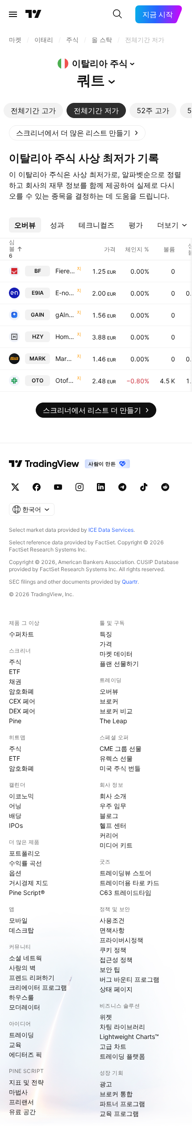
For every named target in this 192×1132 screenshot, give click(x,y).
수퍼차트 (21, 634)
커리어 (109, 835)
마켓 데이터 (116, 653)
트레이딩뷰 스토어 (125, 873)
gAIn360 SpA (65, 314)
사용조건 (112, 920)
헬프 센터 (113, 825)
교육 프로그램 (119, 1113)
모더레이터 (24, 1007)
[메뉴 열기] (13, 14)
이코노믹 (21, 796)
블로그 (109, 815)
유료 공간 (22, 1111)
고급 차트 (113, 1046)
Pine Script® (27, 892)
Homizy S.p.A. (65, 336)
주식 (15, 662)
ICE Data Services (111, 529)
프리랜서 (21, 1102)
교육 (15, 1044)
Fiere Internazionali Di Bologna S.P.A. (65, 271)
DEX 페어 (22, 711)
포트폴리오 (24, 853)
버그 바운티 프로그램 (129, 979)
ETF (14, 671)
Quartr (130, 581)
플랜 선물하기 (119, 663)
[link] (77, 132)
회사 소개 (113, 796)
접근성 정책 (116, 959)
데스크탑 (21, 930)
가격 (106, 644)
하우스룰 (21, 997)
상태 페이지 (116, 989)
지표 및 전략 (26, 1082)
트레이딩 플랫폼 (122, 1056)
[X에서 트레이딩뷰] (15, 487)
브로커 (109, 701)
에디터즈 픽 (25, 1054)
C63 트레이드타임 (125, 892)
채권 (15, 681)
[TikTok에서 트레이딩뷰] (144, 487)
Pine (15, 721)
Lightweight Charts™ (129, 1036)
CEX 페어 (22, 701)
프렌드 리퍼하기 (31, 977)
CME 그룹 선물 (121, 748)
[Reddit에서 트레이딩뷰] (165, 487)
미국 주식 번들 (120, 768)
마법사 (18, 1092)
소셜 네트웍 (25, 958)
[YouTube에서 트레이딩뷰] (58, 487)
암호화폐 (21, 691)
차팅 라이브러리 (122, 1026)
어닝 (15, 806)
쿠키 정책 (113, 950)
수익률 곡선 (25, 863)
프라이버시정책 (121, 940)
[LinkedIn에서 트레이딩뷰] (101, 487)
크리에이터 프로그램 (38, 987)
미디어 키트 (116, 845)
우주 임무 (113, 806)
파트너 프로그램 (122, 1103)
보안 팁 (110, 969)
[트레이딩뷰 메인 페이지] (33, 14)
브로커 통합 (116, 1094)
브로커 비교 (116, 711)
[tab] (33, 110)
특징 (106, 634)
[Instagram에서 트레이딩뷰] (79, 487)
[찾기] (117, 14)
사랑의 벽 (22, 967)
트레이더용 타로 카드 (129, 882)
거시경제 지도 (28, 882)
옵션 (15, 873)
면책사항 (112, 930)
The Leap (113, 721)
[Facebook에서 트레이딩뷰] (36, 487)
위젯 (106, 1017)
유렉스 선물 (116, 758)
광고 (106, 1084)
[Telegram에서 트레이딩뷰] (122, 487)
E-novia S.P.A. (65, 293)
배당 (15, 815)
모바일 (18, 920)
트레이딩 (21, 1035)
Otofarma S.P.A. (65, 380)
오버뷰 (109, 691)
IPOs (16, 825)
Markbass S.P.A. (65, 358)
